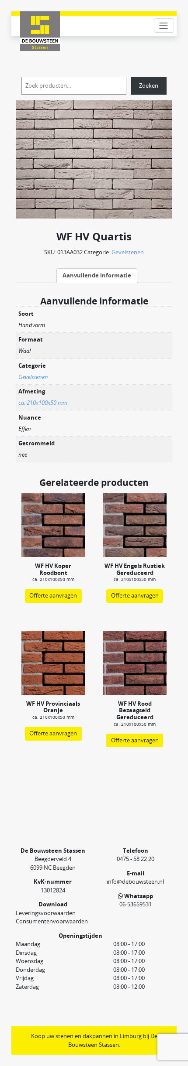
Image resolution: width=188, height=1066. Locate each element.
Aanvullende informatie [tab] (97, 275)
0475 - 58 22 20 (135, 859)
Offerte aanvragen (53, 595)
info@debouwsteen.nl (135, 881)
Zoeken (148, 85)
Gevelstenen (127, 252)
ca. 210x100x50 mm (42, 403)
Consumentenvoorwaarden (52, 921)
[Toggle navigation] (164, 25)
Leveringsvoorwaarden (46, 913)
